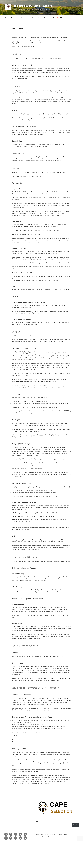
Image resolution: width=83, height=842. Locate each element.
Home (6, 17)
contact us (24, 134)
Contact (51, 17)
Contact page (47, 114)
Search (37, 821)
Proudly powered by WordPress (52, 836)
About (12, 17)
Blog (45, 17)
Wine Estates (30, 17)
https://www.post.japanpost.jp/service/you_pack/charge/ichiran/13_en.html (34, 381)
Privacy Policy (58, 760)
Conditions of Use (60, 41)
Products (20, 17)
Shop (39, 17)
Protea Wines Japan (33, 6)
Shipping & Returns (17, 43)
